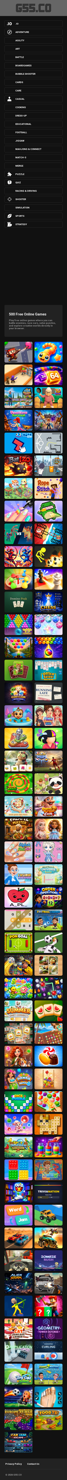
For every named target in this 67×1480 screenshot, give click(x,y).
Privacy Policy (13, 1464)
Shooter (20, 199)
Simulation (22, 207)
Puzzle (19, 174)
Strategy (21, 224)
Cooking (20, 107)
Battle (19, 57)
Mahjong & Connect (28, 149)
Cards (19, 82)
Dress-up (21, 115)
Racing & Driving (26, 191)
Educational (23, 124)
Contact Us (33, 1464)
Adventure (22, 32)
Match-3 (20, 157)
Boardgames (23, 65)
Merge (19, 165)
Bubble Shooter (25, 74)
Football (21, 132)
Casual (19, 99)
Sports (19, 216)
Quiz (18, 182)
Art (17, 48)
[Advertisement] (33, 265)
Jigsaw (19, 140)
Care (18, 90)
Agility (19, 40)
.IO (16, 23)
